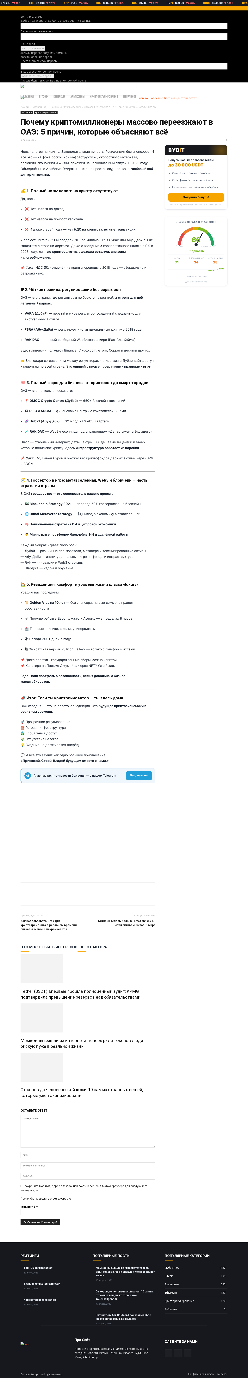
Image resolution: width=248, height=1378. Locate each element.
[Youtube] (187, 1353)
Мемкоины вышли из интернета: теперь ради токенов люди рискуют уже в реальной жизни (125, 1271)
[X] (24, 897)
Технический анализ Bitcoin (42, 1283)
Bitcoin (43, 96)
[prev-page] (22, 1103)
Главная (28, 96)
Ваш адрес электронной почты (41, 71)
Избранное (129, 96)
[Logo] (79, 87)
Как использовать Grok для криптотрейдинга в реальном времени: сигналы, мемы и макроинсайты (49, 925)
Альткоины (78, 96)
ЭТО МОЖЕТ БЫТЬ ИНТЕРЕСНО (49, 947)
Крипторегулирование (104, 96)
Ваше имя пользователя (37, 31)
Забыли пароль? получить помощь (44, 53)
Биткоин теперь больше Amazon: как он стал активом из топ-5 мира (126, 923)
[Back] (22, 12)
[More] (42, 897)
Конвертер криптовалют (40, 1299)
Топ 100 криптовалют (38, 1267)
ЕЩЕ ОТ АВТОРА (92, 947)
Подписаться (139, 775)
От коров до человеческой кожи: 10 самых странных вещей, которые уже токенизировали (124, 1295)
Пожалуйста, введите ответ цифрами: (46, 1198)
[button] (222, 87)
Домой (25, 107)
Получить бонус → (196, 197)
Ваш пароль (28, 44)
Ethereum (59, 96)
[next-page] (24, 1103)
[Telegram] (33, 897)
